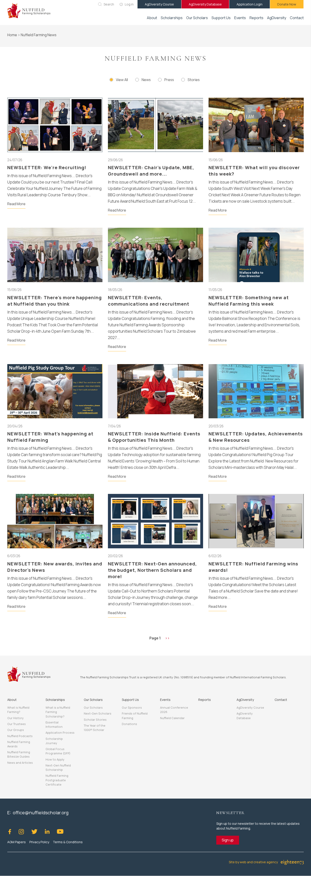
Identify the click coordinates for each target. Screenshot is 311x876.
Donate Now (286, 4)
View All (122, 79)
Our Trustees (16, 724)
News (146, 79)
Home (12, 34)
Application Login (250, 4)
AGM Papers (16, 842)
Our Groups (15, 730)
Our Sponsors (132, 707)
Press (169, 79)
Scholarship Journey (54, 741)
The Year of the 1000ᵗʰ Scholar (94, 727)
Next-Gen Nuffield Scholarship (58, 767)
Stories (194, 79)
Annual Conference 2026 (174, 709)
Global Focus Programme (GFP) (58, 751)
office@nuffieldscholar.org (41, 813)
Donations (129, 724)
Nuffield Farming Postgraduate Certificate (57, 780)
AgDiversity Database (205, 4)
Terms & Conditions (68, 842)
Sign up (228, 840)
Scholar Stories (95, 720)
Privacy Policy (39, 842)
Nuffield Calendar (172, 718)
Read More (16, 203)
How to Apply (55, 759)
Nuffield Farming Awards (18, 744)
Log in (129, 4)
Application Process (60, 732)
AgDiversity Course (159, 4)
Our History (15, 718)
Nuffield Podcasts (20, 736)
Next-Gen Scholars (97, 713)
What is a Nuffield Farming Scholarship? (58, 711)
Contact (297, 17)
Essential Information (54, 724)
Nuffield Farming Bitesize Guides (18, 754)
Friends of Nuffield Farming (135, 715)
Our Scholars (93, 707)
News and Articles (20, 763)
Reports (256, 17)
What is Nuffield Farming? (18, 709)
